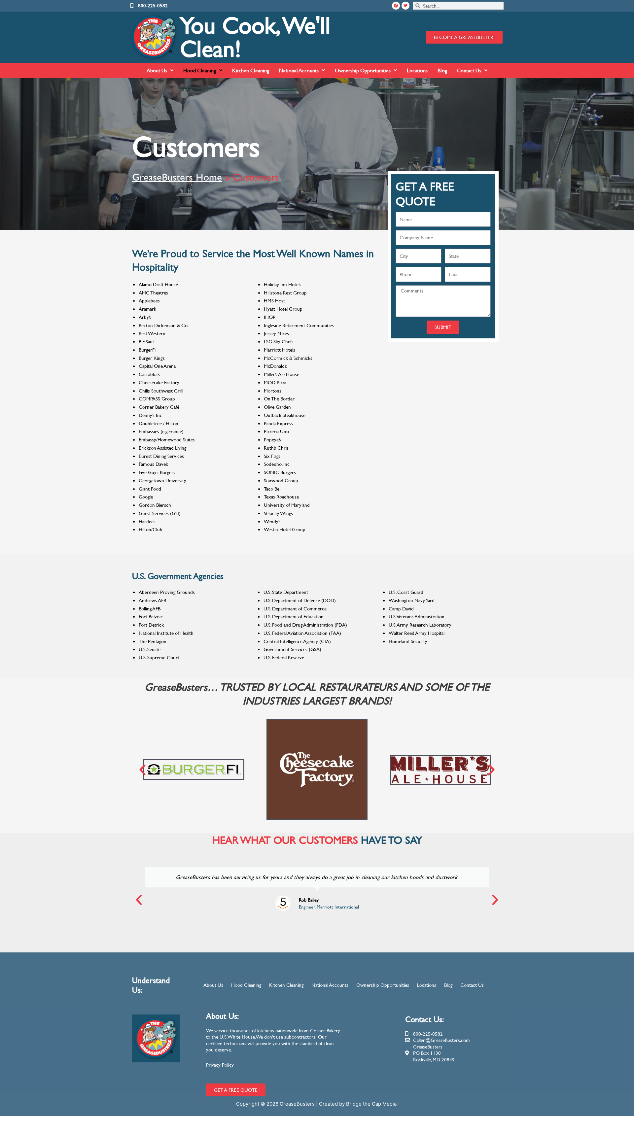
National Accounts (299, 70)
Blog (442, 70)
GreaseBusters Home (177, 177)
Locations (417, 70)
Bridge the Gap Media (372, 1104)
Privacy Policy (220, 1064)
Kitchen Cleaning (250, 70)
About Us (157, 70)
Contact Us (469, 70)
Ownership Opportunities (363, 70)
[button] (142, 770)
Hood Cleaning (199, 70)
